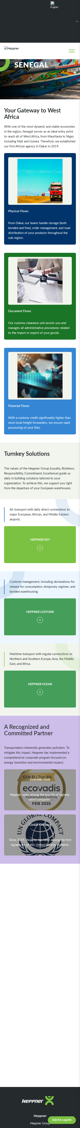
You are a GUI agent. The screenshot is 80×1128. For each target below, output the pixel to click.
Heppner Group (40, 1123)
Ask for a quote (61, 1120)
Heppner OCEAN (40, 684)
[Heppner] (21, 50)
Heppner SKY (40, 539)
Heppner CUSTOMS (40, 612)
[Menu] (71, 51)
